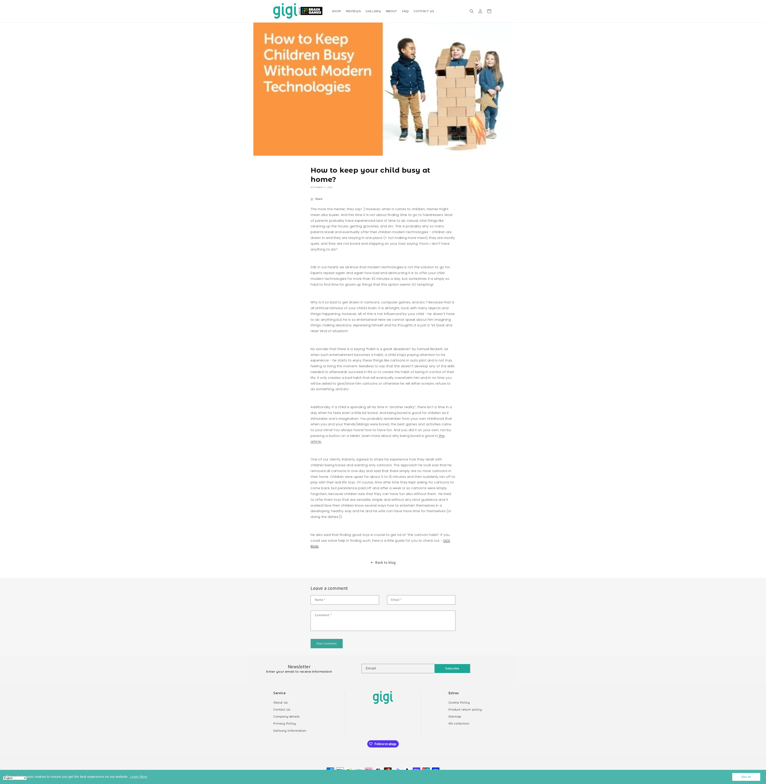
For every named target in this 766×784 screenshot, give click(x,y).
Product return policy (465, 709)
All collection (458, 723)
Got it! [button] (746, 776)
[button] (471, 11)
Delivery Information (289, 731)
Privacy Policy (284, 723)
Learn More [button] (138, 776)
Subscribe (452, 668)
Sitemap (454, 716)
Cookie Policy (459, 702)
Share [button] (319, 199)
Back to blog (385, 562)
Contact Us (281, 709)
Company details (286, 716)
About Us (280, 702)
